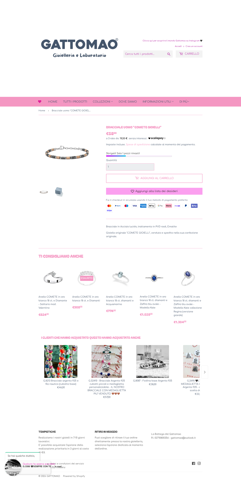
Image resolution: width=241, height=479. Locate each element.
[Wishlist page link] (40, 102)
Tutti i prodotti (75, 101)
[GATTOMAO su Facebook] (193, 464)
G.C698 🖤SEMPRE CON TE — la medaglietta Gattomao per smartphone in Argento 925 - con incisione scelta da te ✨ (43, 466)
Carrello (191, 53)
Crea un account (194, 46)
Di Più (183, 101)
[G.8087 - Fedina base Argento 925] (152, 361)
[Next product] (204, 372)
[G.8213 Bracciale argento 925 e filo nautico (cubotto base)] (60, 361)
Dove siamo (128, 101)
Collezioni (102, 101)
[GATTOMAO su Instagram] (199, 464)
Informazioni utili (157, 101)
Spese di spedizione (138, 144)
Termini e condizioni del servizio (66, 464)
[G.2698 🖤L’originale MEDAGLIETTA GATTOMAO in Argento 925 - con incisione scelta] (198, 361)
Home (52, 101)
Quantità (111, 160)
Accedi (178, 46)
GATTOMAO (53, 476)
